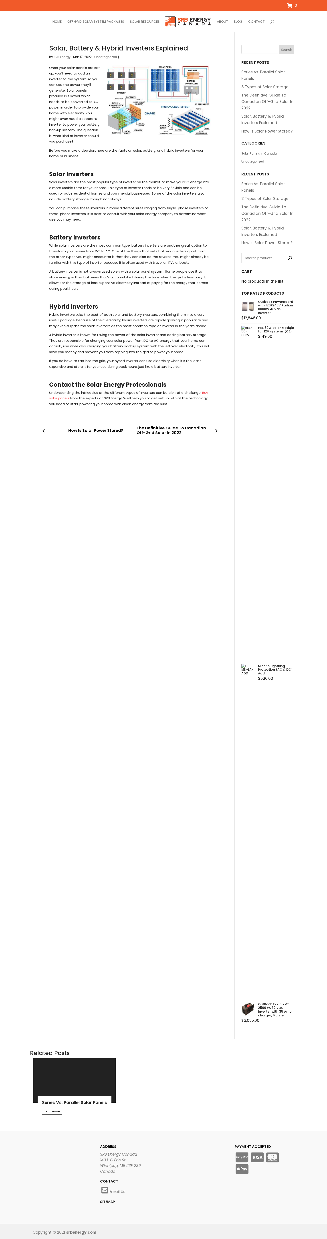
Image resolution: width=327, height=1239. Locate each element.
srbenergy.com (81, 1232)
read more (52, 1111)
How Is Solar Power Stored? (95, 430)
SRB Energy (62, 57)
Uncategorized (105, 57)
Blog (238, 22)
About (222, 22)
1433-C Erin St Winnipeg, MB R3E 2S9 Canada (120, 1165)
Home (57, 22)
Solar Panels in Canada (259, 153)
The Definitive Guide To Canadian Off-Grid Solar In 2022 (171, 430)
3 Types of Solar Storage (265, 87)
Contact (256, 22)
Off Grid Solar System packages (95, 22)
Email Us (117, 1191)
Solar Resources (145, 22)
